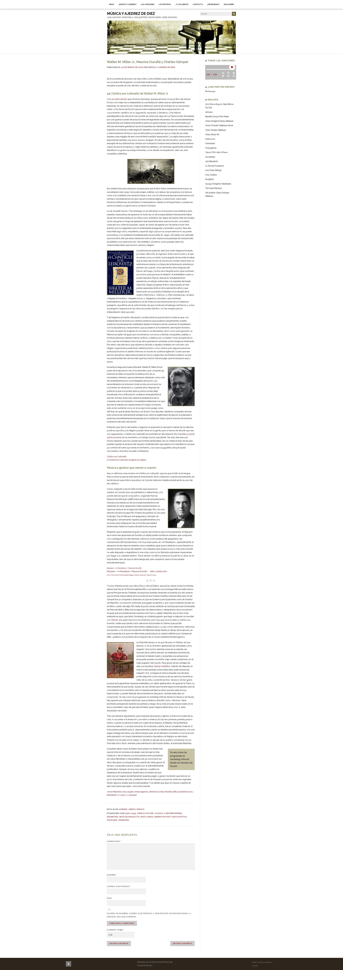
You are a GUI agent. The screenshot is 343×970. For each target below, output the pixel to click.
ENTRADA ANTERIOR (119, 943)
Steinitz (114, 620)
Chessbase (210, 143)
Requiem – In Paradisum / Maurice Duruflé (127, 571)
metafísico (162, 666)
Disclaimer (229, 4)
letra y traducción (158, 571)
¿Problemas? (213, 4)
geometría (112, 817)
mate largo (147, 817)
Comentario (114, 841)
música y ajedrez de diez (131, 14)
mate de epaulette (130, 817)
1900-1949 (130, 813)
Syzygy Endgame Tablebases (218, 184)
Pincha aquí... (210, 91)
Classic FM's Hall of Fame (216, 152)
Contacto (198, 4)
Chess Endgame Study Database (219, 121)
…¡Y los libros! (181, 4)
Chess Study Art (212, 134)
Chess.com (210, 139)
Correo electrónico (119, 886)
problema (124, 820)
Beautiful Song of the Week (217, 116)
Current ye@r (115, 930)
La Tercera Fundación (214, 166)
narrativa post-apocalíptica (170, 817)
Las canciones (147, 4)
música (140, 809)
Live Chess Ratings (213, 170)
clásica (159, 813)
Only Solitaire (211, 175)
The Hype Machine (213, 188)
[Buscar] (234, 14)
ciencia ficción (145, 813)
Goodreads (210, 157)
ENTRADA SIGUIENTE (182, 943)
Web (109, 898)
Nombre (112, 875)
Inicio (111, 4)
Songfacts (209, 179)
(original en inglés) (126, 460)
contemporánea (173, 813)
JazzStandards (211, 161)
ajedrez (123, 809)
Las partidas (165, 4)
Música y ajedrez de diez (161, 67)
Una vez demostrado (117, 99)
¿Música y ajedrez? (128, 4)
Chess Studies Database (215, 130)
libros (132, 809)
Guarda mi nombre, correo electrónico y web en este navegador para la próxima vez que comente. (149, 915)
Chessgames (211, 148)
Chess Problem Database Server (219, 125)
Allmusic (209, 112)
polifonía (112, 820)
